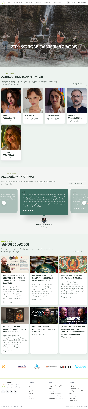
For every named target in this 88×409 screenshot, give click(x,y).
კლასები (31, 388)
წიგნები (31, 393)
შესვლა (74, 2)
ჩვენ (30, 386)
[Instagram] (7, 391)
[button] (18, 2)
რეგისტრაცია (82, 2)
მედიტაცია (52, 401)
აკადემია (31, 391)
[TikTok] (15, 391)
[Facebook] (3, 391)
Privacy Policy (72, 398)
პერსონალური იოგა (55, 393)
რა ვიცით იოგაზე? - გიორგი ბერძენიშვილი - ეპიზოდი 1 (43, 329)
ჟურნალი (31, 396)
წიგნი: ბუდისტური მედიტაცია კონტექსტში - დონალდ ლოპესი (14, 329)
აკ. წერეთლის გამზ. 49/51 (76, 391)
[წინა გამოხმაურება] (4, 203)
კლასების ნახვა (78, 84)
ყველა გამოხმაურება (77, 183)
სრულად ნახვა (9, 302)
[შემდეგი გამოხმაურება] (84, 203)
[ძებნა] (68, 2)
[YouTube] (11, 391)
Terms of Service (73, 401)
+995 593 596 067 (74, 388)
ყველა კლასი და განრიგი (56, 386)
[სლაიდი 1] (41, 53)
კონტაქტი (31, 398)
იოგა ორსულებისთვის (55, 396)
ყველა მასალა (79, 251)
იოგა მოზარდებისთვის (56, 398)
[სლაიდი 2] (43, 53)
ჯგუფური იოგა (53, 388)
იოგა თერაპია (53, 391)
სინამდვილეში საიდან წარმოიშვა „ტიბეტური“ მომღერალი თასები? (43, 278)
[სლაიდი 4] (46, 53)
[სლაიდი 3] (44, 53)
